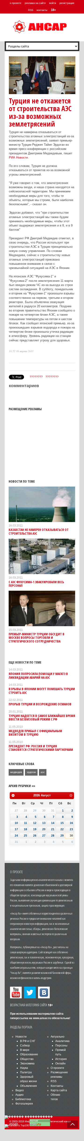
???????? (36, 376)
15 (62, 823)
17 (16, 829)
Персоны (61, 1045)
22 (62, 829)
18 (25, 829)
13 (44, 823)
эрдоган (31, 772)
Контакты (57, 1086)
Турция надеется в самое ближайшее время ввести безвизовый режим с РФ (42, 717)
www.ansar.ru (42, 1018)
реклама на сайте (35, 3)
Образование (29, 1054)
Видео (19, 1090)
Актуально (57, 1036)
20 (44, 829)
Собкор (25, 1045)
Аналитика (62, 1041)
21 (52, 829)
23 (71, 829)
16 (71, 823)
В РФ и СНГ (27, 1041)
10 (16, 823)
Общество (27, 1059)
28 (52, 835)
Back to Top (72, 1124)
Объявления (28, 1086)
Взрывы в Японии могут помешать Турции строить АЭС (42, 691)
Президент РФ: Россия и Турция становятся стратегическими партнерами (41, 748)
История (61, 1059)
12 (34, 823)
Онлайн (60, 1063)
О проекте (57, 1068)
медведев (16, 772)
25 (25, 835)
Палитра (26, 1072)
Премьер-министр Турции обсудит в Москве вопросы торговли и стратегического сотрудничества (36, 637)
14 (52, 823)
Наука (24, 1068)
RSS (30, 10)
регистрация (67, 3)
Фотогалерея (24, 1103)
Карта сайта (59, 1090)
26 (34, 835)
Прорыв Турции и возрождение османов (40, 704)
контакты (42, 10)
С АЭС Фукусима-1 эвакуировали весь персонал (36, 584)
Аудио (19, 1094)
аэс (43, 772)
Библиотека (23, 1099)
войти (52, 3)
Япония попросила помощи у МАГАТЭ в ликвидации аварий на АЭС (38, 675)
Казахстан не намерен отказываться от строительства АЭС (39, 531)
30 (71, 835)
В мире (24, 1050)
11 (25, 823)
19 (34, 829)
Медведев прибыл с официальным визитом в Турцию (35, 733)
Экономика (27, 1063)
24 (16, 835)
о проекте (15, 3)
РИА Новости (18, 157)
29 (62, 835)
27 (44, 835)
